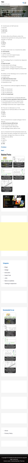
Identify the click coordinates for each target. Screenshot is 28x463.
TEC (2, 2)
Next (2, 150)
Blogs (6, 267)
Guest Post (7, 275)
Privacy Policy (8, 433)
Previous (3, 147)
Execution (7, 272)
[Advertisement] (14, 236)
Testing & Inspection (10, 283)
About (6, 431)
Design (6, 270)
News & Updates (9, 281)
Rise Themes (20, 461)
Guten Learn (7, 461)
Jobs (5, 278)
